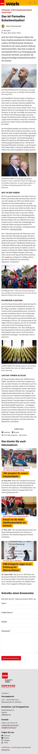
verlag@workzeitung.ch (8, 727)
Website (4, 621)
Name (4, 603)
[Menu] (35, 3)
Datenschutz (5, 750)
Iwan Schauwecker (13, 26)
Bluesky (6, 738)
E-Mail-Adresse (7, 612)
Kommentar (6, 631)
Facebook (7, 736)
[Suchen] (30, 3)
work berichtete (16, 229)
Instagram (7, 740)
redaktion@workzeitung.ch (10, 725)
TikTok (6, 743)
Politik (19, 33)
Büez (5, 33)
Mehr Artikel (12, 33)
